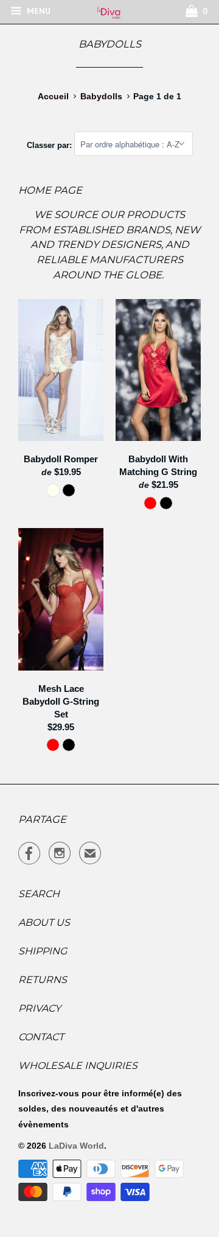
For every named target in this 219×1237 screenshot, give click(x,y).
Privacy (39, 1008)
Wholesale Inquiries (77, 1065)
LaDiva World (76, 1146)
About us (44, 922)
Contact (41, 1037)
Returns (42, 979)
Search (39, 894)
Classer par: (50, 144)
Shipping (42, 951)
